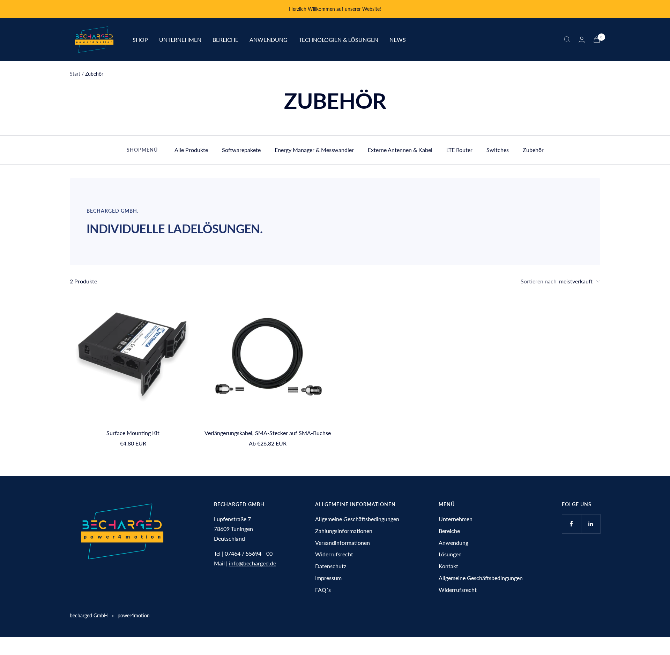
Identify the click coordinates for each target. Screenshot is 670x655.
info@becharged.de (252, 563)
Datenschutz (330, 566)
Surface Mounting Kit (132, 432)
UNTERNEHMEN (180, 39)
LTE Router (459, 149)
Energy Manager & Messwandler (314, 149)
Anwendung (453, 542)
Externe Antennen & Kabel (400, 149)
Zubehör (533, 149)
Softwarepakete (241, 149)
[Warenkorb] (596, 39)
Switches (497, 149)
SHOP (140, 39)
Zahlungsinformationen (343, 530)
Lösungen (450, 554)
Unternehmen (455, 519)
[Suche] (567, 39)
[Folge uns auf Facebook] (571, 523)
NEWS (397, 39)
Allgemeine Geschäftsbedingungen (357, 519)
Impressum (328, 577)
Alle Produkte (191, 149)
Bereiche (449, 530)
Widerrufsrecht (334, 554)
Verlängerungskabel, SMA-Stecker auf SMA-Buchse (267, 432)
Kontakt (448, 566)
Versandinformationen (342, 542)
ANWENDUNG (269, 39)
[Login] (582, 40)
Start (75, 74)
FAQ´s (323, 589)
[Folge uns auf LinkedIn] (590, 523)
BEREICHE (225, 39)
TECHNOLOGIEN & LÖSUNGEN (338, 39)
